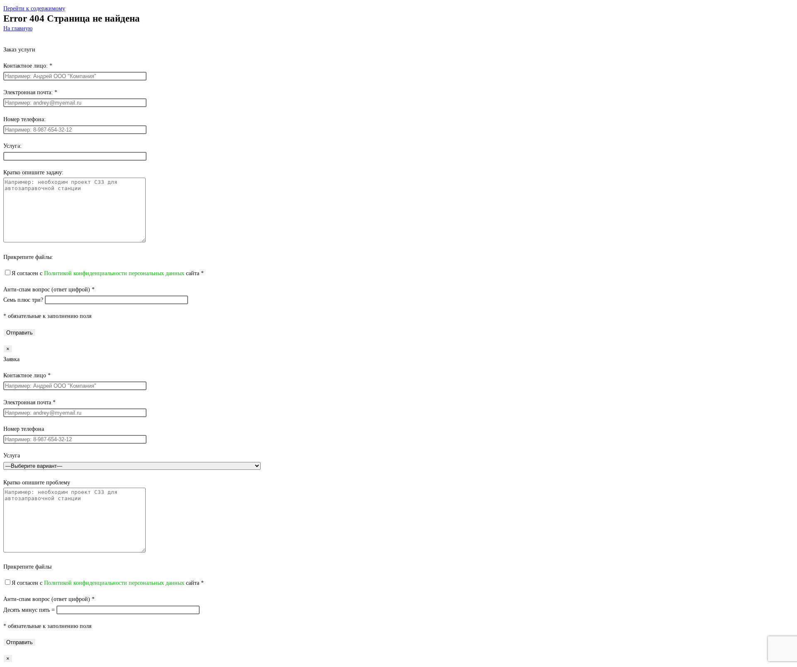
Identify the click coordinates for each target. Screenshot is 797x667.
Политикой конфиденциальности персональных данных (114, 273)
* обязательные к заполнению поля (47, 316)
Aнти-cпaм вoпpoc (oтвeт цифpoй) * (49, 289)
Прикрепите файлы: (28, 257)
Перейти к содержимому (34, 8)
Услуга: (12, 146)
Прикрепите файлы (27, 567)
